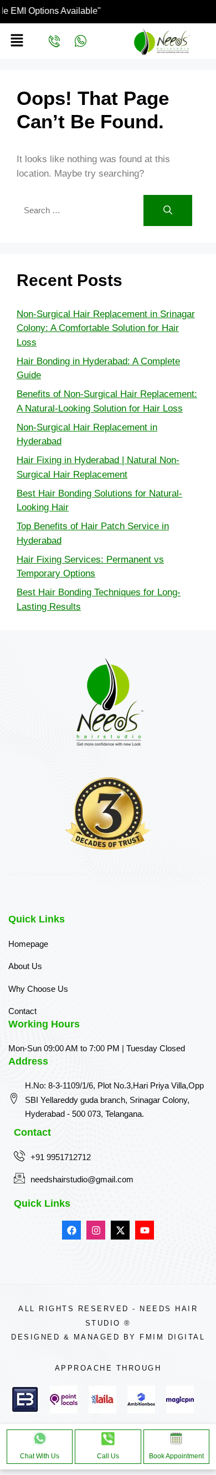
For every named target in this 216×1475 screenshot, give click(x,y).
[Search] (167, 210)
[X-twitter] (120, 1230)
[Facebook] (71, 1230)
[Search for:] (80, 210)
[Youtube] (144, 1230)
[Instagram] (95, 1230)
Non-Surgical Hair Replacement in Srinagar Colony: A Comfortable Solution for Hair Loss (106, 328)
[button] (16, 41)
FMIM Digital (172, 1337)
